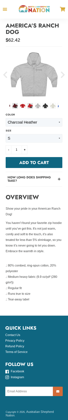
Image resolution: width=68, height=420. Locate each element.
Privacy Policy (14, 340)
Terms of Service (16, 352)
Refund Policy (14, 346)
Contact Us (12, 335)
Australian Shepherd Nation (30, 413)
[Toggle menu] (5, 9)
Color (10, 114)
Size (8, 130)
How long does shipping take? (29, 179)
